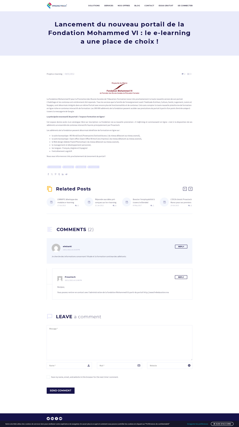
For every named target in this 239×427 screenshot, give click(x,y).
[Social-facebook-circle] (56, 418)
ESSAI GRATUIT (166, 5)
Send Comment (60, 390)
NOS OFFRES (124, 5)
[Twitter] (52, 174)
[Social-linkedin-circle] (52, 418)
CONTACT (149, 5)
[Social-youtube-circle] (60, 418)
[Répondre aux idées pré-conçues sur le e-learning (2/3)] (89, 202)
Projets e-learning (54, 74)
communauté (54, 167)
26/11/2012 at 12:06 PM (73, 280)
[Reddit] (66, 174)
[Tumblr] (59, 174)
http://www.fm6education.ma (156, 292)
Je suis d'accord (222, 424)
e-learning (68, 167)
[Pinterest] (56, 174)
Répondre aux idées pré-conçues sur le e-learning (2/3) (105, 202)
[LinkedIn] (63, 174)
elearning (81, 167)
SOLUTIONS (94, 5)
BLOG (137, 5)
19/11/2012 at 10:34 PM (71, 250)
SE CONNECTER (185, 5)
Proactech (93, 167)
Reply (181, 246)
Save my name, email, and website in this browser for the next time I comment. (84, 377)
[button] (185, 189)
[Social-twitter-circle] (48, 418)
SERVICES (108, 5)
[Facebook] (48, 174)
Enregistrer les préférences (197, 424)
